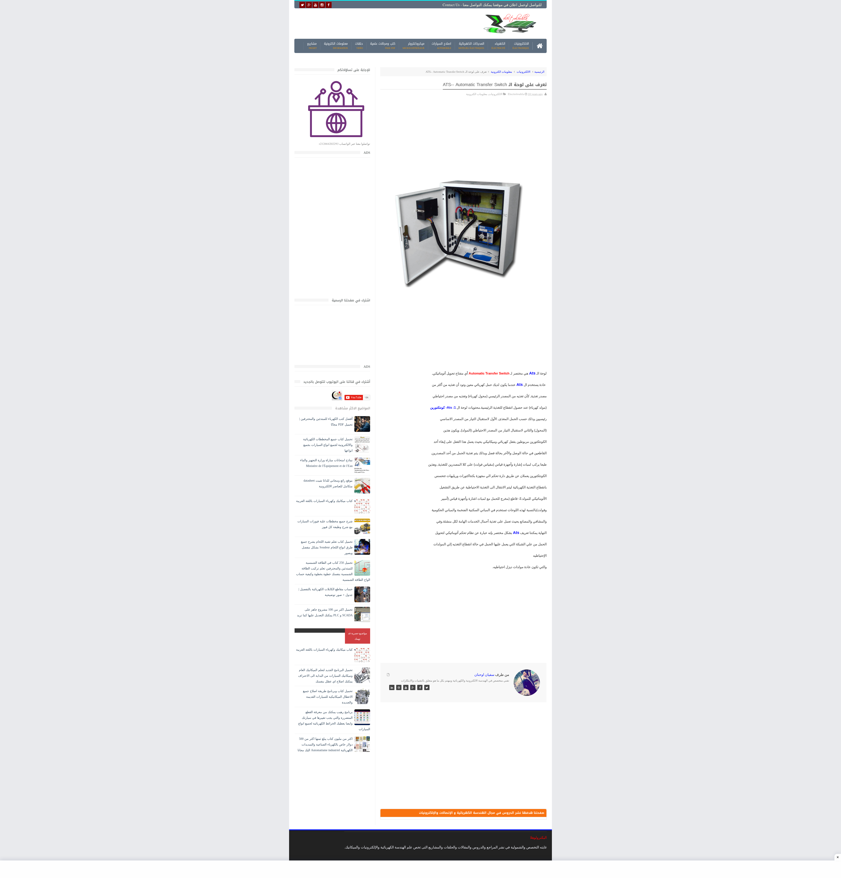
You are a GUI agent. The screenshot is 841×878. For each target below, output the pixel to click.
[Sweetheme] (426, 687)
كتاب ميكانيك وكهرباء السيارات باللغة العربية (324, 501)
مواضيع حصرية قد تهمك (357, 635)
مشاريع (312, 46)
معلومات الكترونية (336, 46)
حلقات (359, 46)
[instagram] (322, 5)
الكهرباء (498, 46)
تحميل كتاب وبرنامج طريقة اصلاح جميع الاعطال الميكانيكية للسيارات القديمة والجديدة (328, 696)
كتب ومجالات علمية (382, 46)
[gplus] (309, 5)
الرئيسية (539, 72)
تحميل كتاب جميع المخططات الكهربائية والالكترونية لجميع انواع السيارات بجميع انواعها (328, 445)
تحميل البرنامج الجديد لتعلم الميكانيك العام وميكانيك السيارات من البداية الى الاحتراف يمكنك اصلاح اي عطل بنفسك (325, 675)
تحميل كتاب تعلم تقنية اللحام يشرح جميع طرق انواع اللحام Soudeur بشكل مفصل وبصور (327, 547)
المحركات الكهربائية (471, 46)
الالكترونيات (520, 46)
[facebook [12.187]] (329, 5)
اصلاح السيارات (441, 46)
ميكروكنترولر (413, 46)
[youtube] (315, 5)
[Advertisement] (386, 23)
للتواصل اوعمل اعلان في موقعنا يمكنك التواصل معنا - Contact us (492, 4)
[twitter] (302, 5)
